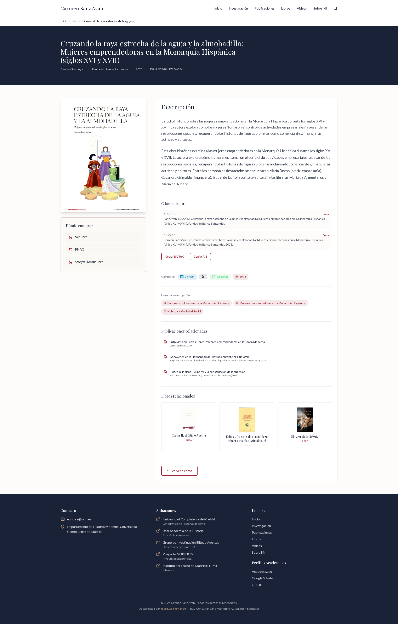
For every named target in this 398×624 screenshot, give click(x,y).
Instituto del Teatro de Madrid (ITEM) (190, 566)
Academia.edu (262, 571)
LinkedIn (189, 276)
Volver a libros (182, 471)
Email (243, 276)
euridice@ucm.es (79, 519)
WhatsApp (222, 276)
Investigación (238, 8)
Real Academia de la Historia (183, 531)
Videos (302, 8)
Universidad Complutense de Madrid (189, 519)
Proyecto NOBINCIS (178, 554)
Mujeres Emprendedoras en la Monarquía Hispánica (272, 303)
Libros (285, 8)
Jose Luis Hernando (174, 608)
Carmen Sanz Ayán (82, 8)
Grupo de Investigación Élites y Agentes (191, 542)
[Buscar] (335, 8)
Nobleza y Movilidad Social (184, 311)
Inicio (218, 8)
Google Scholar (263, 578)
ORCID (257, 585)
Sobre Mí (320, 8)
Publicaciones (264, 8)
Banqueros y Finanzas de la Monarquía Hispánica (198, 303)
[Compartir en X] (203, 276)
